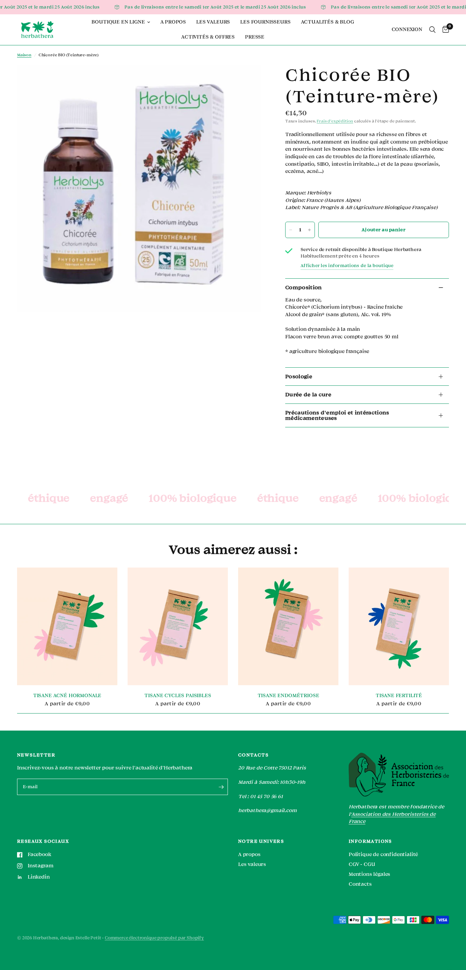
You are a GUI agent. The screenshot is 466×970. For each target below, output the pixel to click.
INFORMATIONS (370, 841)
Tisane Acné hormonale (67, 695)
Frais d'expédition (335, 121)
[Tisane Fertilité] (399, 626)
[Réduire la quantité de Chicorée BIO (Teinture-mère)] (291, 230)
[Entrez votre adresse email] (221, 787)
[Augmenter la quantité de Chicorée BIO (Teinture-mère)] (309, 230)
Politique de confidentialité (383, 854)
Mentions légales (369, 874)
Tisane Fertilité (399, 695)
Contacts (360, 884)
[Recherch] (432, 29)
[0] (444, 29)
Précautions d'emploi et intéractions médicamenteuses (337, 415)
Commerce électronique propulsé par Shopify (154, 938)
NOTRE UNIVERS (261, 841)
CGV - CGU (362, 864)
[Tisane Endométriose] (288, 626)
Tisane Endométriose (288, 695)
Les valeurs (213, 22)
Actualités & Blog (327, 22)
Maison (24, 55)
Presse (254, 37)
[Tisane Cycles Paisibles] (178, 626)
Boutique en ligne (118, 22)
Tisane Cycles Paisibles (177, 695)
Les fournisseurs (265, 22)
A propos (173, 22)
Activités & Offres (208, 37)
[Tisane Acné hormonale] (67, 626)
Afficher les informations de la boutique (347, 265)
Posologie (298, 376)
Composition (303, 287)
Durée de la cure (308, 394)
